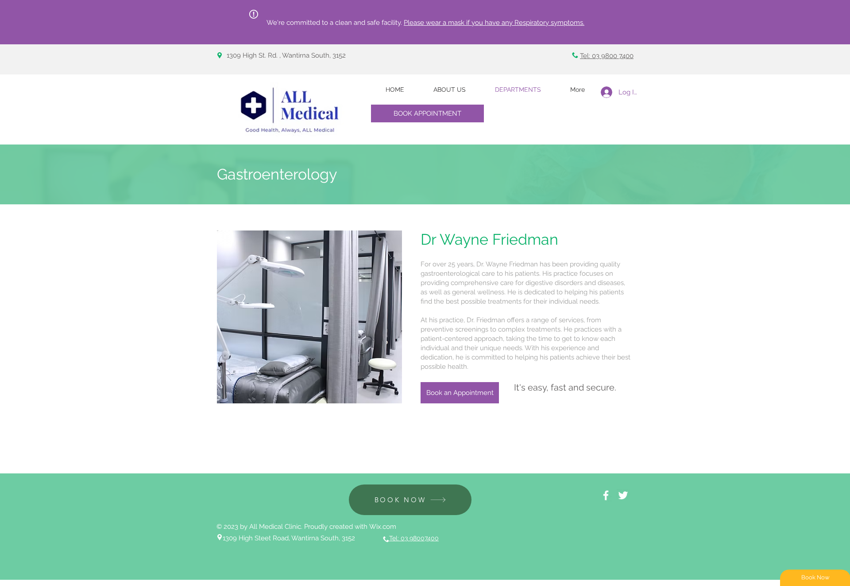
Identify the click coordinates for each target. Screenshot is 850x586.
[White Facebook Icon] (605, 495)
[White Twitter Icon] (623, 495)
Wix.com (382, 527)
